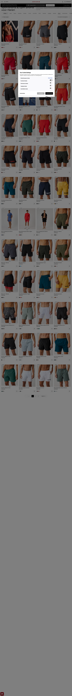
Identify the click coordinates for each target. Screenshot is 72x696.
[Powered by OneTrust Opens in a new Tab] (50, 96)
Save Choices (41, 93)
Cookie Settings (22, 93)
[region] (36, 83)
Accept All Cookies (49, 93)
